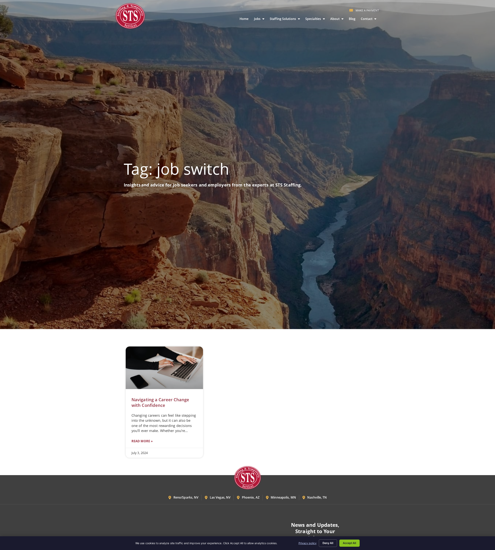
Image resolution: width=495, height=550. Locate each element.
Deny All (328, 543)
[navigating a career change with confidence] (164, 367)
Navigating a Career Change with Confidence (160, 402)
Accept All (349, 543)
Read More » (142, 441)
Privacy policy (308, 543)
